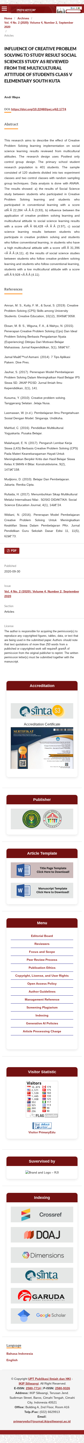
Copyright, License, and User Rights (42, 975)
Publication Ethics (42, 967)
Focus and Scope (42, 951)
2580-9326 (62, 1388)
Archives (23, 18)
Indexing (42, 1015)
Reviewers (42, 944)
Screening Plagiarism (42, 1007)
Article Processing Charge (42, 1031)
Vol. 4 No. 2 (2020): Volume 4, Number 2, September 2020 (38, 25)
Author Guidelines (42, 991)
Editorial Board (42, 936)
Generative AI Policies (42, 1023)
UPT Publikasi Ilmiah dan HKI (49, 1378)
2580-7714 (33, 1388)
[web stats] (42, 1128)
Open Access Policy (42, 983)
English (12, 1360)
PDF (13, 550)
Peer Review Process (42, 959)
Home (8, 18)
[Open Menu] (4, 8)
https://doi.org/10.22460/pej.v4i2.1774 (38, 109)
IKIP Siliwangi (29, 1383)
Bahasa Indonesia (19, 1353)
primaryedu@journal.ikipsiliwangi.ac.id (42, 1421)
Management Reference (42, 999)
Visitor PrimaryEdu (42, 1132)
